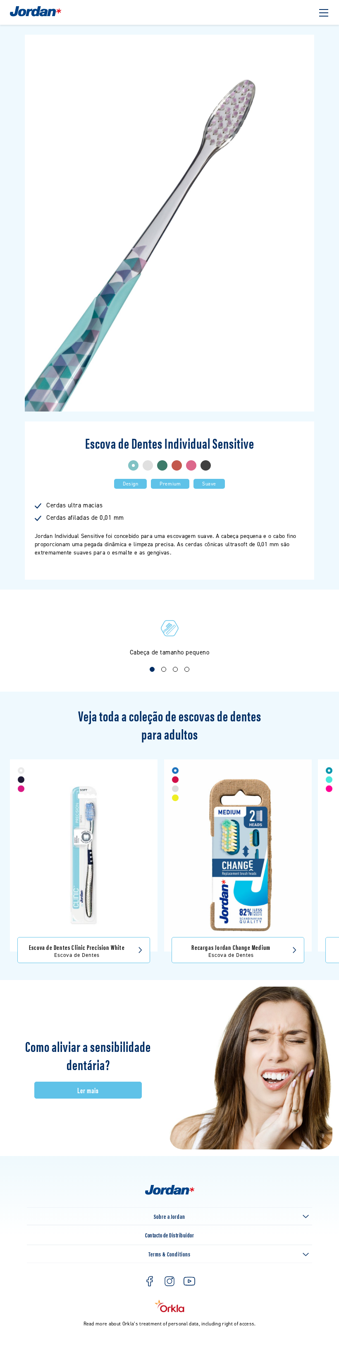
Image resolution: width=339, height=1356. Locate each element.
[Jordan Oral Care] (35, 15)
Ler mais (88, 1090)
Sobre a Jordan (169, 1216)
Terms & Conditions (169, 1253)
